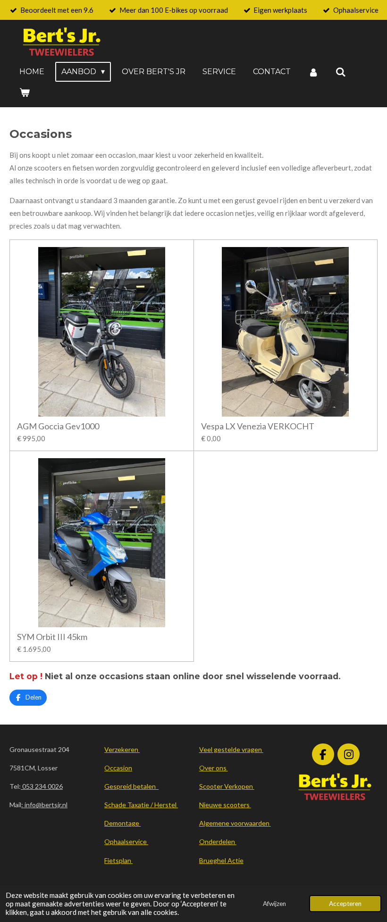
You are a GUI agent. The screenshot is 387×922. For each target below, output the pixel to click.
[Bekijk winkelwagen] (24, 92)
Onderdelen (217, 841)
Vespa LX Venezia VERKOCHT (257, 426)
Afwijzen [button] (274, 903)
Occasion (118, 768)
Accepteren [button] (345, 903)
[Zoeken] (340, 72)
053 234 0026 (42, 786)
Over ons (213, 768)
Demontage (122, 823)
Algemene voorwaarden (235, 823)
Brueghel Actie (221, 860)
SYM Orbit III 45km (52, 637)
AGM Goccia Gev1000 (58, 426)
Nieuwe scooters (225, 805)
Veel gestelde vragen (231, 749)
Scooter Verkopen (226, 786)
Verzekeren (122, 749)
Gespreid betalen (131, 786)
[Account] (313, 72)
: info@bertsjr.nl (44, 805)
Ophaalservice (126, 841)
